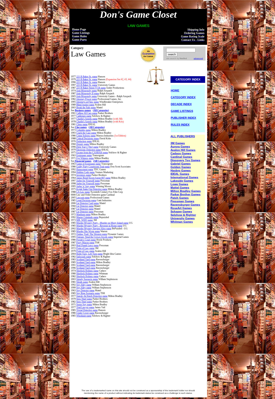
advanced (198, 58)
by (181, 58)
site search (171, 58)
